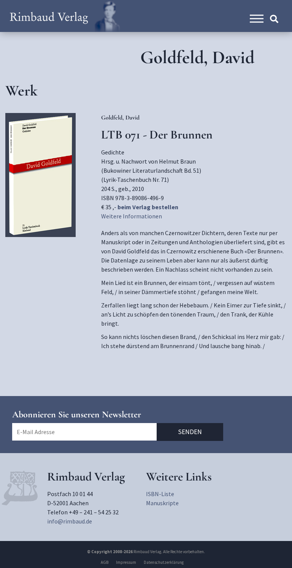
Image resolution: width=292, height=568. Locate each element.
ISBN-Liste (160, 494)
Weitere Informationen (131, 216)
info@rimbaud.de (69, 521)
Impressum (126, 562)
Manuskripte (162, 503)
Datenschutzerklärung (164, 562)
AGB (104, 562)
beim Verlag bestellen (147, 207)
